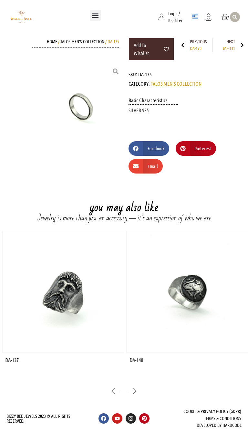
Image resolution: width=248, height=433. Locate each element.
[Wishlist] (208, 16)
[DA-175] (80, 106)
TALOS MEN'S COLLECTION (82, 41)
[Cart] (225, 17)
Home (52, 41)
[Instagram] (131, 418)
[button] (95, 15)
